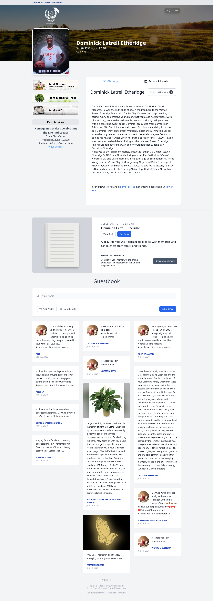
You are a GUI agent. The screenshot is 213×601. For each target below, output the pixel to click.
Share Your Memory (165, 261)
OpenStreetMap (109, 593)
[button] (106, 400)
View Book (108, 234)
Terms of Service (114, 588)
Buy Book (124, 234)
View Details (55, 146)
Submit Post (167, 309)
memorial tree (127, 186)
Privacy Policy (98, 588)
